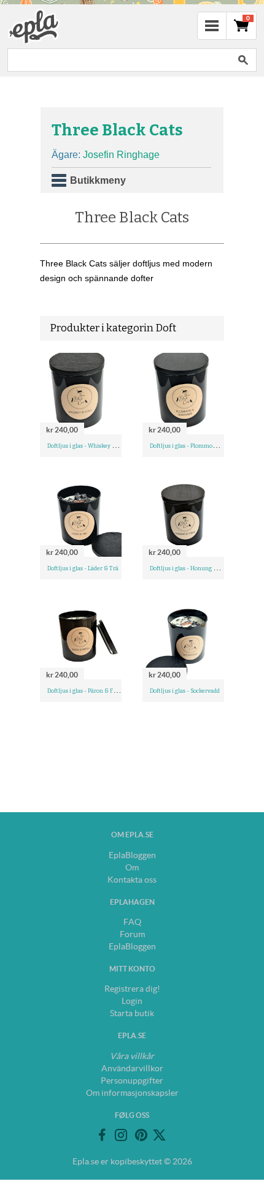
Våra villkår (132, 1056)
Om (132, 867)
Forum (132, 934)
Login (132, 1001)
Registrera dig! (132, 989)
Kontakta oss (132, 879)
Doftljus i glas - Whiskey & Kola (88, 446)
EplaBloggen (132, 855)
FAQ (132, 922)
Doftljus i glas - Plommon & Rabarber (198, 446)
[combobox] (118, 60)
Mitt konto (132, 969)
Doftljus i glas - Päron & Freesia (88, 691)
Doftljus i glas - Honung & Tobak (192, 568)
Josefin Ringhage (121, 154)
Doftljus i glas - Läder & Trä (82, 568)
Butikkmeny (98, 180)
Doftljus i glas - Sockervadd (185, 691)
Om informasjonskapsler (132, 1093)
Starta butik (132, 1013)
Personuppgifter (132, 1080)
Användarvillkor (132, 1068)
